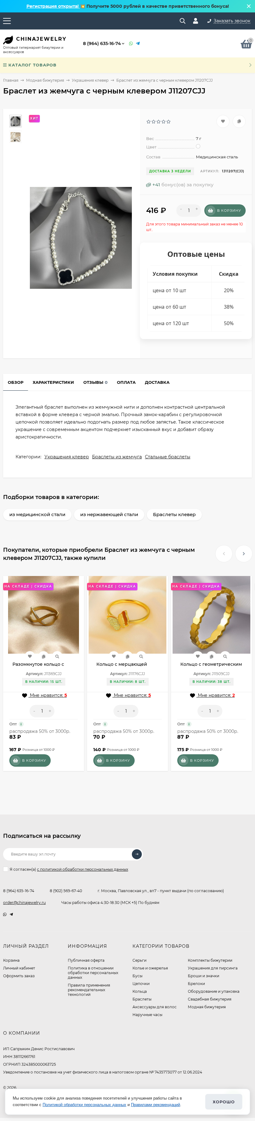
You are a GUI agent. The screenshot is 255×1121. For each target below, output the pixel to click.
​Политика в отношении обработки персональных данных (93, 973)
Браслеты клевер (174, 514)
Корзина (11, 960)
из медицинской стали (37, 514)
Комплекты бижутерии (210, 960)
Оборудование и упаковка (213, 991)
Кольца (139, 991)
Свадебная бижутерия (209, 999)
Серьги (139, 960)
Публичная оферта (86, 960)
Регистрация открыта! (53, 6)
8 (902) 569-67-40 (66, 890)
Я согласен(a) (69, 869)
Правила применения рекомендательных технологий (89, 990)
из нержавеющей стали (109, 514)
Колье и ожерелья (150, 968)
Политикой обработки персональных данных (84, 1104)
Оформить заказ (19, 976)
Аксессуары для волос (154, 1007)
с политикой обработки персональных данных (82, 869)
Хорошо (224, 1101)
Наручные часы (147, 1014)
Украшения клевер (90, 80)
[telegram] (11, 914)
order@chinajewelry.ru (24, 902)
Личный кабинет (19, 968)
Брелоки (196, 983)
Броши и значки (203, 976)
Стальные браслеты (167, 457)
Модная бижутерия (45, 80)
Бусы (137, 976)
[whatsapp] (5, 914)
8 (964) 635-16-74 (102, 43)
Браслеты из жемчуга (117, 457)
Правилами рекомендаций (155, 1104)
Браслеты (141, 999)
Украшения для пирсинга (213, 968)
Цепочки (141, 983)
